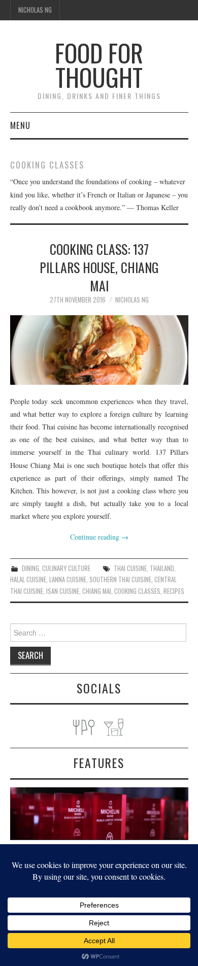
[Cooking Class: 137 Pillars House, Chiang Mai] (99, 350)
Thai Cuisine (130, 568)
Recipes (173, 591)
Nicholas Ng (35, 10)
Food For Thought (99, 65)
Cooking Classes (137, 591)
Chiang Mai (96, 591)
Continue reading (99, 537)
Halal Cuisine (28, 579)
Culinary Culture (66, 568)
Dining (30, 568)
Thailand (162, 568)
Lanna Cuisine (67, 579)
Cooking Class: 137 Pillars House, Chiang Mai (99, 267)
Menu (20, 125)
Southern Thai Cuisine (120, 579)
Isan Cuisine (62, 591)
